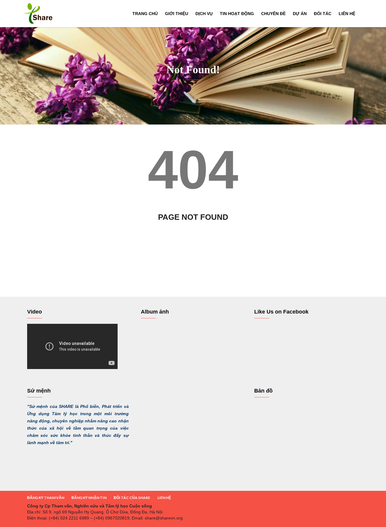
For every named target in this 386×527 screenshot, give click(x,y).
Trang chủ (145, 13)
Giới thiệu (176, 13)
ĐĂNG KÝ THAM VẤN (45, 497)
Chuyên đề (273, 13)
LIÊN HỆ (164, 497)
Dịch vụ (204, 13)
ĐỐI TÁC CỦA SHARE (132, 497)
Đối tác (322, 13)
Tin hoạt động (237, 13)
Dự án (300, 13)
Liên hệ (347, 13)
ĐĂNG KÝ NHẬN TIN (88, 497)
